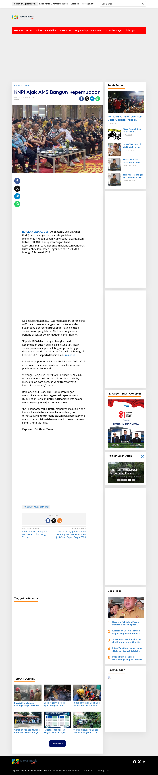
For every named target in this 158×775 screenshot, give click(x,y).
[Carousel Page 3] (125, 480)
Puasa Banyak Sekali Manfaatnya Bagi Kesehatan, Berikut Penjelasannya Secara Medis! (127, 658)
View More (57, 743)
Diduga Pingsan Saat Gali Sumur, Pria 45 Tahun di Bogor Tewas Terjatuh (86, 704)
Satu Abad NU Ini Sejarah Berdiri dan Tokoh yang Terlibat (34, 533)
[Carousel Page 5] (133, 480)
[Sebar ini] (81, 98)
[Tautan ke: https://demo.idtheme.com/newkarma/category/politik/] (142, 456)
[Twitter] (53, 520)
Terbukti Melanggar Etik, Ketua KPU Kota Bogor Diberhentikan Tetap (133, 176)
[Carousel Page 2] (122, 480)
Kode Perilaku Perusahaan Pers (65, 770)
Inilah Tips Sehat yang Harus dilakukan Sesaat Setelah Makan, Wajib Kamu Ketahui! (127, 649)
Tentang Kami (102, 770)
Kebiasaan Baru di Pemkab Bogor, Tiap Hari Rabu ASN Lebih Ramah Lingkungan (126, 632)
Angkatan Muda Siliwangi (36, 506)
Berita (16, 100)
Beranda (88, 770)
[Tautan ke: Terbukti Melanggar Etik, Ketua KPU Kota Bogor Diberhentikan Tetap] (114, 179)
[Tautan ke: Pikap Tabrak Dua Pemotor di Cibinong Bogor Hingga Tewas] (114, 133)
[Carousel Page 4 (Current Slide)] (129, 480)
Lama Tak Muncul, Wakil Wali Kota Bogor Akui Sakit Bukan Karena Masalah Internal (132, 145)
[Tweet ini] (87, 98)
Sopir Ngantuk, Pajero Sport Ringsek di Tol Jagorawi (55, 704)
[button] (143, 3)
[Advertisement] (90, 17)
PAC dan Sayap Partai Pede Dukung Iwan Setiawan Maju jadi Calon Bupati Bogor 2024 (71, 533)
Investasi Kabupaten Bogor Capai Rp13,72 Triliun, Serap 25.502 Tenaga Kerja (54, 731)
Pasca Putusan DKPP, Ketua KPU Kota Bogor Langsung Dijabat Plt (132, 161)
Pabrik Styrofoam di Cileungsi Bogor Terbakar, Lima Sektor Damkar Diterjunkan (27, 704)
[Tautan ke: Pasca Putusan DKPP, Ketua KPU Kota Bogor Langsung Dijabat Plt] (114, 164)
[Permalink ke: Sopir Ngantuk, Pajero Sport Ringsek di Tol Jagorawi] (57, 692)
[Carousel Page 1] (118, 480)
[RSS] (59, 520)
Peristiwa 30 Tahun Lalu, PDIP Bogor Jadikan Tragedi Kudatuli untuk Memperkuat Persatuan (125, 118)
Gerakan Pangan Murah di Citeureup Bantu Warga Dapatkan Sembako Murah (27, 731)
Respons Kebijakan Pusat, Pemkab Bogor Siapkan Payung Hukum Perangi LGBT (127, 623)
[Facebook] (48, 520)
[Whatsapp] (97, 98)
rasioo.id (70, 355)
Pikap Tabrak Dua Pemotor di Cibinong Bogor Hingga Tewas (132, 130)
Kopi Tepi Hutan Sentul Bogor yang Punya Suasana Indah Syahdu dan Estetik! (123, 471)
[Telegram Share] (92, 98)
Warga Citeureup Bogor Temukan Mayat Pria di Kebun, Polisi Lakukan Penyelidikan (85, 731)
